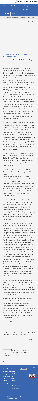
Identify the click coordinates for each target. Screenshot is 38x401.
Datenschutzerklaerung (11, 398)
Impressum (13, 396)
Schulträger (19, 396)
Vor (33, 21)
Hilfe (4, 398)
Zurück (28, 21)
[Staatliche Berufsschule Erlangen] (27, 1)
